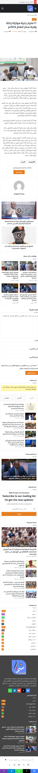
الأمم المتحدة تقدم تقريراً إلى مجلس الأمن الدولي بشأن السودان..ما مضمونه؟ (14, 442)
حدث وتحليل (31, 639)
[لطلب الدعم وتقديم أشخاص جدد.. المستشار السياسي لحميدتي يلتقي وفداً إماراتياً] (31, 594)
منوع (34, 620)
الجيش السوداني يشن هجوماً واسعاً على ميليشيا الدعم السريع (13, 433)
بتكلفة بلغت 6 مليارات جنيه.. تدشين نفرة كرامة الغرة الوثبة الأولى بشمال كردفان (28, 275)
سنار (22, 162)
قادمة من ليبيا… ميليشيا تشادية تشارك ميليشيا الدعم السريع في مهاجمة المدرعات (13, 584)
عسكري (33, 646)
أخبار (28, 15)
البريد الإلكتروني (33, 349)
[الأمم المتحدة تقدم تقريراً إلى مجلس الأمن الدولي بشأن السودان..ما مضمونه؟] (30, 443)
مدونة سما (32, 633)
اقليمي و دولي (31, 617)
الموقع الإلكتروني (33, 357)
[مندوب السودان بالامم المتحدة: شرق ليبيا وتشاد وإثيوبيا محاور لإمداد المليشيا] (10, 288)
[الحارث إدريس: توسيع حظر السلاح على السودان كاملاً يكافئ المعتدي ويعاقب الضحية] (28, 288)
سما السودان (32, 31)
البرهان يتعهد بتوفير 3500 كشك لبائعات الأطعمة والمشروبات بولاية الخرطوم (10, 275)
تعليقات (6, 398)
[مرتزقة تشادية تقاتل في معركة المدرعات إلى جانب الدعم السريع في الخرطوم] (31, 564)
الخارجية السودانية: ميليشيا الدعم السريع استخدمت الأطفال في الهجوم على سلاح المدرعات (20, 552)
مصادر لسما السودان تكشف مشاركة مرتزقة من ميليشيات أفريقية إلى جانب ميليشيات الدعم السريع (13, 573)
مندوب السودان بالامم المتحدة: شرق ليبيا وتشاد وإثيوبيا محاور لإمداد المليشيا (10, 297)
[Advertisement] (19, 45)
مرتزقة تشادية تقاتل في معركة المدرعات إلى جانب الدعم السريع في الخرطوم (13, 563)
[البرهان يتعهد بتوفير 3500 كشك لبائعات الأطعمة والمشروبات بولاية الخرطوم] (10, 266)
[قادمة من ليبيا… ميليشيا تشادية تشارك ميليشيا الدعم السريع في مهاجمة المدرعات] (31, 585)
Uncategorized (30, 627)
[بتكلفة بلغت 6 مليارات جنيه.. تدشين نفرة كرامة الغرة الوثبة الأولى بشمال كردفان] (28, 266)
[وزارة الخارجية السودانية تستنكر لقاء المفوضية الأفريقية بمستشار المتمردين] (30, 407)
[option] (19, 469)
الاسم (36, 340)
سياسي (33, 643)
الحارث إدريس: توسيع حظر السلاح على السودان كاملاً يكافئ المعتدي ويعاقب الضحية (28, 297)
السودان (31, 162)
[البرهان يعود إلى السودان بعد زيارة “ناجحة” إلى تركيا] (30, 416)
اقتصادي (33, 649)
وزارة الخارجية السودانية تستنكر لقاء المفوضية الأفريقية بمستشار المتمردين (14, 406)
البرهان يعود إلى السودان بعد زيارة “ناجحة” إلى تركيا (14, 414)
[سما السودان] (30, 8)
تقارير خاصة (31, 636)
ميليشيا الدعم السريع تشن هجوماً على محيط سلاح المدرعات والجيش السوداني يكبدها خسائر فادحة (13, 424)
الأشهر (32, 398)
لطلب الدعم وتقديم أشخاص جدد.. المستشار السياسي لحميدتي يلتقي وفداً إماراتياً (13, 593)
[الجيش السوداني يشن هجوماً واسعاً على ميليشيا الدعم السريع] (30, 434)
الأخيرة (19, 398)
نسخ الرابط (19, 172)
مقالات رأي (32, 630)
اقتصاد (33, 624)
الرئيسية (32, 15)
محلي (33, 614)
